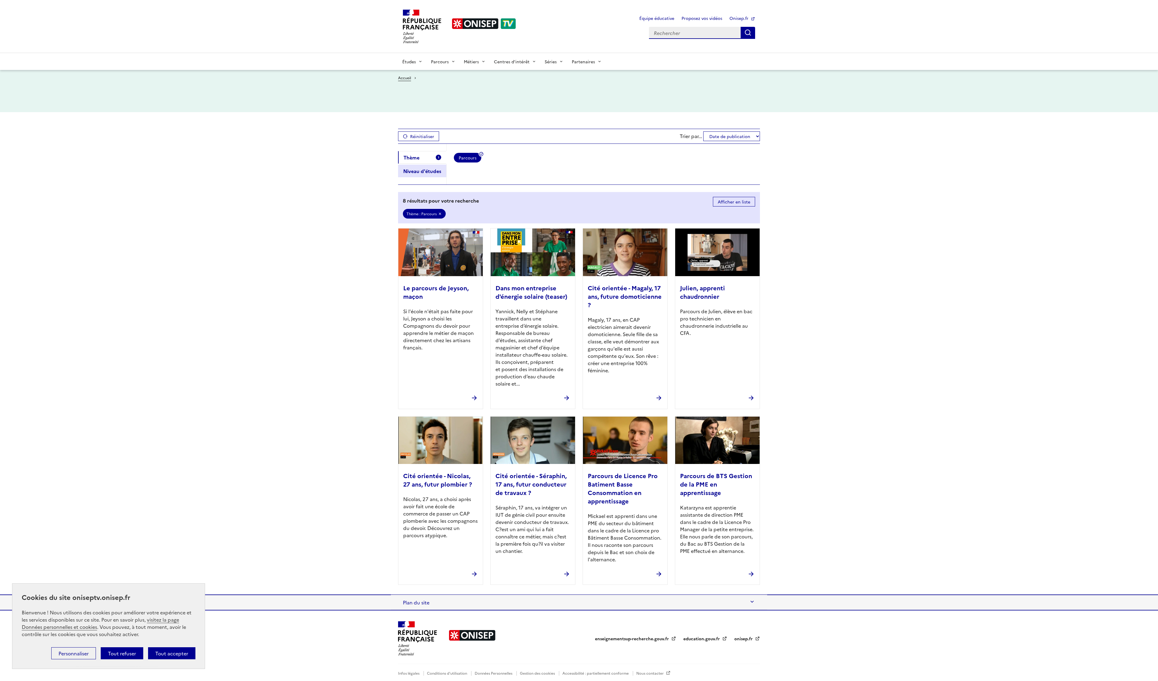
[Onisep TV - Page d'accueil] (484, 23)
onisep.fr (744, 638)
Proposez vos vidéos (702, 18)
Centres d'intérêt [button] (512, 61)
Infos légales (409, 673)
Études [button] (409, 61)
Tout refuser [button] (122, 653)
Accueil (404, 77)
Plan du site (416, 602)
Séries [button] (551, 61)
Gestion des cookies (538, 673)
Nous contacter (650, 673)
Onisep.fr (739, 18)
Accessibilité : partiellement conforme (596, 673)
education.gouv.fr (702, 638)
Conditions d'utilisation (447, 673)
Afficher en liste (734, 202)
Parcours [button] (440, 61)
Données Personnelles (494, 673)
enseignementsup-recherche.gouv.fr (632, 638)
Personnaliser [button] (74, 653)
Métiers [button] (471, 61)
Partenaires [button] (583, 61)
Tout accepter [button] (171, 653)
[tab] (422, 157)
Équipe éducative (656, 18)
